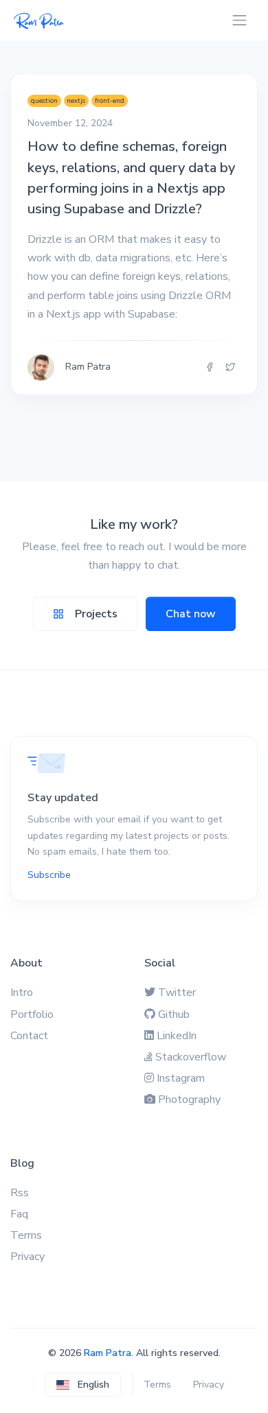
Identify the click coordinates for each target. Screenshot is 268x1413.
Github (174, 1014)
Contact (29, 1035)
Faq (19, 1214)
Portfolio (32, 1014)
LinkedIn (177, 1035)
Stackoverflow (190, 1057)
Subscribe (49, 874)
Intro (21, 992)
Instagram (181, 1078)
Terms (26, 1235)
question (44, 100)
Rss (19, 1192)
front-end (109, 100)
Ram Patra (107, 1352)
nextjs (76, 100)
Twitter (177, 992)
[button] (83, 1385)
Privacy (27, 1256)
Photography (189, 1099)
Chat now (191, 613)
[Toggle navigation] (239, 20)
